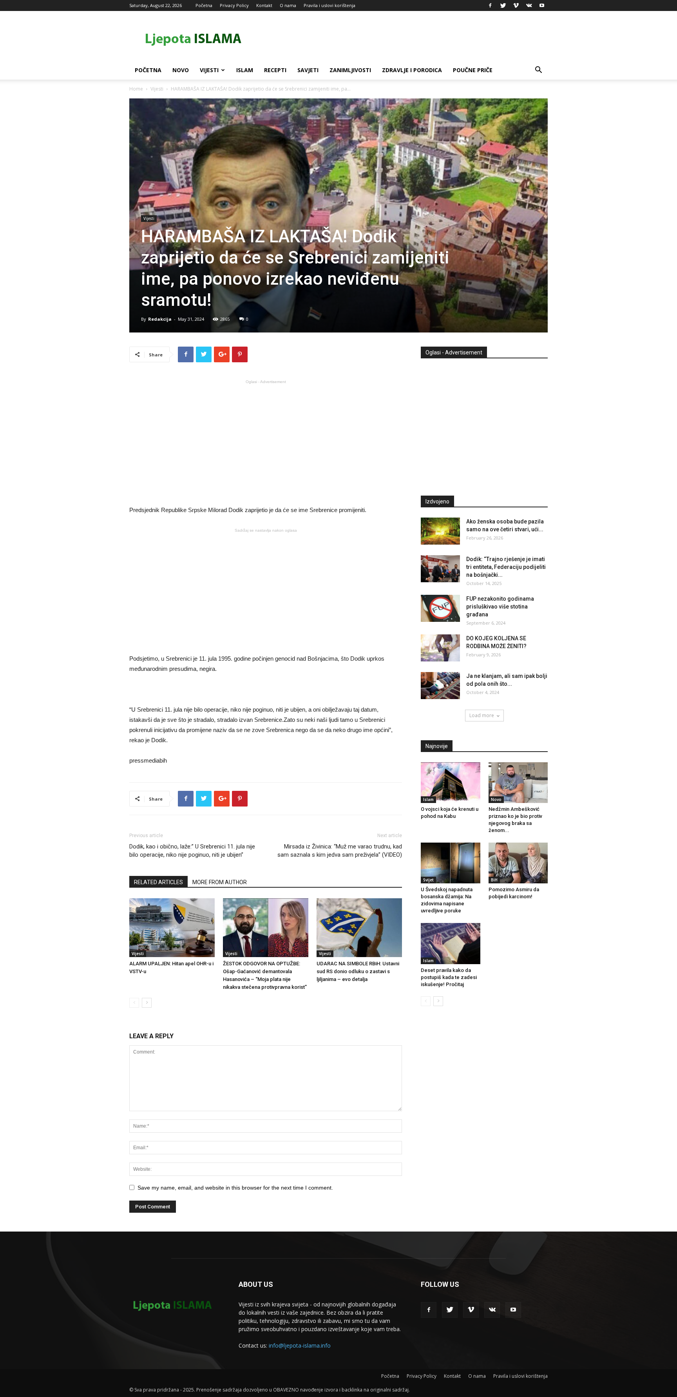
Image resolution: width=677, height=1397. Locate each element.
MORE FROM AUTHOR (219, 882)
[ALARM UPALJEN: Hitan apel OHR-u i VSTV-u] (172, 927)
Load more (481, 715)
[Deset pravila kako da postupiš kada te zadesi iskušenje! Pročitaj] (450, 943)
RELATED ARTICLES (158, 882)
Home (136, 88)
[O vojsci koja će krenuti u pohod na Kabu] (450, 782)
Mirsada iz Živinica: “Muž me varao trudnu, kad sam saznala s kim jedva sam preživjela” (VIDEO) (339, 850)
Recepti (275, 70)
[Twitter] (503, 5)
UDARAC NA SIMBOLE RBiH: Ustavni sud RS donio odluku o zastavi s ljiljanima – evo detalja (358, 971)
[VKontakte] (529, 5)
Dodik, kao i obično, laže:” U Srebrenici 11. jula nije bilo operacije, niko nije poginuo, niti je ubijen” (192, 850)
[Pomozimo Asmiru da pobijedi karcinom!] (518, 863)
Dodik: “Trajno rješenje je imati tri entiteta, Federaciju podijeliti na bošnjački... (506, 567)
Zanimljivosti (350, 70)
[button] (538, 70)
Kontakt (264, 5)
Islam (244, 70)
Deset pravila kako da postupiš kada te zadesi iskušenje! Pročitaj (449, 977)
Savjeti (308, 70)
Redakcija (160, 319)
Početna (203, 5)
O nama (288, 5)
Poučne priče (472, 70)
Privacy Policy (234, 5)
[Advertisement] (265, 442)
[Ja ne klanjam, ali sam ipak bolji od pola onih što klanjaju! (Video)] (440, 685)
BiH (494, 880)
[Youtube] (542, 5)
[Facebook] (490, 5)
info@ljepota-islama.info (300, 1345)
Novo (180, 70)
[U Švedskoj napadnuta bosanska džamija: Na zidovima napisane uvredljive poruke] (450, 863)
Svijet (428, 880)
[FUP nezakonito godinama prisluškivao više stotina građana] (440, 608)
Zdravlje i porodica (412, 70)
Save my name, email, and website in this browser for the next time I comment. (235, 1187)
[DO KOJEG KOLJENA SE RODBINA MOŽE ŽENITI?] (440, 647)
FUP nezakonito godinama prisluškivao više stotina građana (500, 607)
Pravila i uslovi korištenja (329, 5)
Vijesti (209, 70)
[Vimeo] (516, 5)
